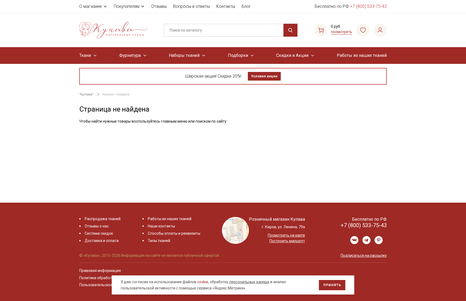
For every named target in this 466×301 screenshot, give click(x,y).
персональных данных (249, 282)
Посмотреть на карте (286, 235)
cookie (202, 282)
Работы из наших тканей (362, 55)
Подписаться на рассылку (364, 255)
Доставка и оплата (102, 240)
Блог (246, 6)
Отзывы (159, 6)
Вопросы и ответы (191, 6)
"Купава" (86, 94)
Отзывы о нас (97, 226)
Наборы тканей (184, 55)
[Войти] (380, 30)
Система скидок (99, 233)
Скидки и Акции (292, 55)
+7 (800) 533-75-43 (368, 6)
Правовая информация (100, 270)
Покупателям (126, 6)
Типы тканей (159, 240)
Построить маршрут (287, 241)
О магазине (90, 6)
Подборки (238, 55)
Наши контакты (161, 226)
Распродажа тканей (103, 219)
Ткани (85, 55)
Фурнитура (130, 55)
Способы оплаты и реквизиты (174, 233)
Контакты (225, 6)
